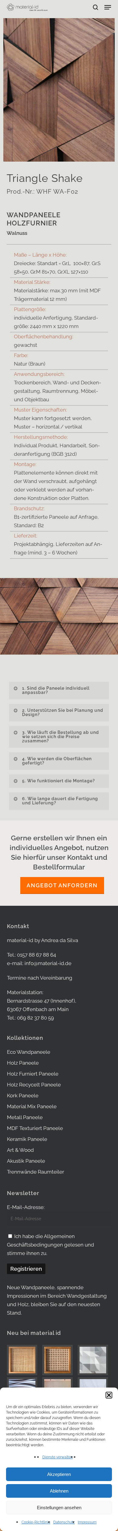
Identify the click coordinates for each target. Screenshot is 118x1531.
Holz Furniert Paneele (32, 1074)
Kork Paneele (22, 1095)
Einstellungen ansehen (59, 1507)
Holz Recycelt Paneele (34, 1085)
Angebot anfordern (62, 885)
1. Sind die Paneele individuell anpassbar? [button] (56, 690)
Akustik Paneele (26, 1161)
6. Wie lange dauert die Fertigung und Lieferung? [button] (60, 800)
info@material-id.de (48, 963)
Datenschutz (64, 1522)
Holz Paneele (23, 1063)
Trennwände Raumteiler (35, 1172)
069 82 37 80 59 (35, 1018)
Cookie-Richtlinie (35, 1522)
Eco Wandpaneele (28, 1052)
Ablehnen (59, 1490)
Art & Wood (20, 1150)
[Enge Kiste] (23, 1360)
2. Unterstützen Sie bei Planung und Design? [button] (62, 712)
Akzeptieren (59, 1474)
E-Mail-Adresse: (25, 1207)
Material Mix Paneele (32, 1106)
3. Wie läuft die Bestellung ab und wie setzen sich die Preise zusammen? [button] (60, 736)
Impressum (87, 1522)
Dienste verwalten (57, 1457)
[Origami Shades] (94, 1360)
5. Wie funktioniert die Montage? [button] (58, 780)
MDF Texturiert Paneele (35, 1128)
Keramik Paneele (27, 1139)
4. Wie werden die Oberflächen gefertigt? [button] (57, 760)
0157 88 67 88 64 (36, 955)
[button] (109, 1395)
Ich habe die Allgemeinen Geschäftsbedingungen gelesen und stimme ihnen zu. (50, 1244)
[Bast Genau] (59, 1360)
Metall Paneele (25, 1117)
